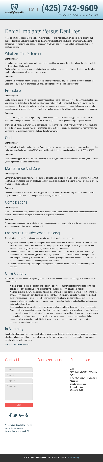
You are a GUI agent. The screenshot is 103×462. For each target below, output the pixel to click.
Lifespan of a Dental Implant (17, 344)
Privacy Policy (73, 457)
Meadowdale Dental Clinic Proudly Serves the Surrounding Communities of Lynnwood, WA (18, 428)
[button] (19, 405)
